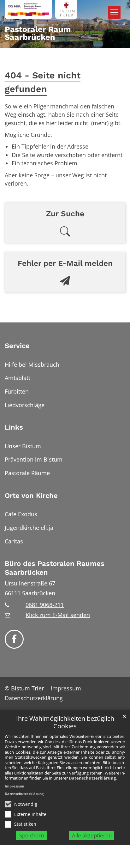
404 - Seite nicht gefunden (42, 82)
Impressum (14, 786)
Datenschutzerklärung (92, 778)
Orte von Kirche (31, 495)
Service (17, 346)
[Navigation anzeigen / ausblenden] (114, 12)
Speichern (31, 835)
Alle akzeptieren (92, 835)
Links (14, 427)
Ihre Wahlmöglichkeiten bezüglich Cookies (65, 722)
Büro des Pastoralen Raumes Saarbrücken (54, 568)
